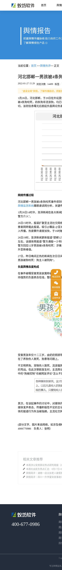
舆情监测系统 (26, 205)
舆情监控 (23, 5)
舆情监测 (57, 566)
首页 (43, 5)
